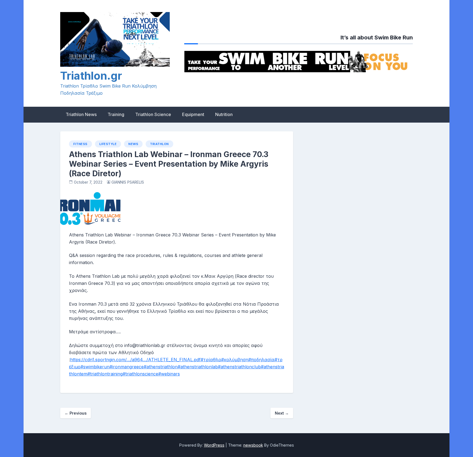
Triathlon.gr (91, 75)
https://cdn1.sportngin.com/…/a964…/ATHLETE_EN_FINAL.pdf (135, 359)
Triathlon (159, 144)
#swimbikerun (94, 366)
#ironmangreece (126, 366)
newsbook (253, 445)
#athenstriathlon (161, 366)
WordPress (214, 445)
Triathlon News (81, 114)
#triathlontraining (105, 374)
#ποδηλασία (261, 359)
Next (282, 413)
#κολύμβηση (234, 359)
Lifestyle (108, 144)
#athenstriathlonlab (198, 366)
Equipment (193, 114)
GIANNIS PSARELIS (127, 182)
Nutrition (224, 114)
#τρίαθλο (211, 359)
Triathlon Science (153, 114)
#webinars (169, 374)
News (133, 144)
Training (116, 114)
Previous (75, 413)
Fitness (80, 144)
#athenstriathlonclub (239, 366)
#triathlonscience (140, 374)
